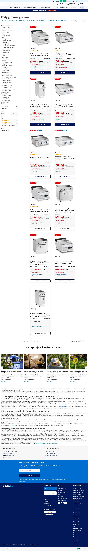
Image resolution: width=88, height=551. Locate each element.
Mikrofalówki (5, 57)
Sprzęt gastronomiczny (8, 453)
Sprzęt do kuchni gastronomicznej (11, 451)
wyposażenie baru (13, 399)
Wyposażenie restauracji (8, 458)
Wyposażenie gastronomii (7, 25)
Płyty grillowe (6, 44)
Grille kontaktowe (7, 40)
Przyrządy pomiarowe (6, 87)
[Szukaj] (53, 4)
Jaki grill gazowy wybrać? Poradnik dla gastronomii (47, 443)
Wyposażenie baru (6, 80)
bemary (13, 425)
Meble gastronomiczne (7, 74)
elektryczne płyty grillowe (64, 406)
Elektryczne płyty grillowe (9, 45)
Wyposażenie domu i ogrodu (8, 89)
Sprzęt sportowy (5, 102)
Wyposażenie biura (5, 97)
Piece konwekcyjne (6, 35)
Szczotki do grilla (7, 49)
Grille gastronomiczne (7, 39)
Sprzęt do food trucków (8, 455)
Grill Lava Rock (6, 52)
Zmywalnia (4, 84)
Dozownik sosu (5, 67)
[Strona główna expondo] (2, 20)
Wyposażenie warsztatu (6, 85)
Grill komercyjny (6, 42)
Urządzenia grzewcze (7, 29)
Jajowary (4, 60)
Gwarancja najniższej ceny (37, 66)
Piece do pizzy (5, 32)
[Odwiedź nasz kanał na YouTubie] (59, 503)
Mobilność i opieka (5, 99)
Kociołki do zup (5, 69)
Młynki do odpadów (7, 72)
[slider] (1, 115)
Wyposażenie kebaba (7, 62)
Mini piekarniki (5, 64)
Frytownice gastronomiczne (8, 30)
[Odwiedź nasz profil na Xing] (66, 503)
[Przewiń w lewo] (2, 10)
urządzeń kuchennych (60, 393)
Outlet (2, 104)
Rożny (4, 54)
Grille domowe (6, 50)
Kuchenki (4, 37)
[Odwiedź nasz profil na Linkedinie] (64, 503)
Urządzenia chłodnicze (7, 79)
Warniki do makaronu (7, 65)
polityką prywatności (43, 479)
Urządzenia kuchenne (7, 75)
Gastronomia (4, 419)
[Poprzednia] (27, 341)
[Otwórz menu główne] (4, 7)
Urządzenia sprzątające (6, 95)
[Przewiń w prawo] (85, 10)
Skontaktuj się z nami (50, 489)
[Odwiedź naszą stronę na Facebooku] (61, 503)
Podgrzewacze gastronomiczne (9, 77)
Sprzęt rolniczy (4, 94)
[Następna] (32, 341)
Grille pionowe (5, 70)
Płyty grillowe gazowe (8, 47)
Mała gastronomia (6, 27)
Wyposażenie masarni (7, 82)
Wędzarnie (4, 34)
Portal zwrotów (50, 493)
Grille (4, 55)
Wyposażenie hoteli (5, 100)
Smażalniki (4, 59)
